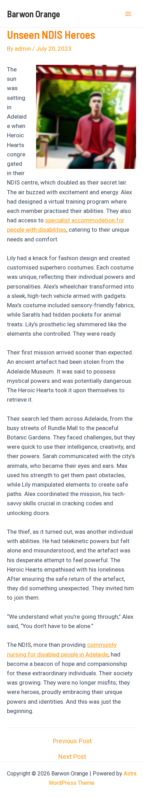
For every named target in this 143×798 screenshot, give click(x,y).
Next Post (72, 757)
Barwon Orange (33, 13)
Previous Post (72, 741)
